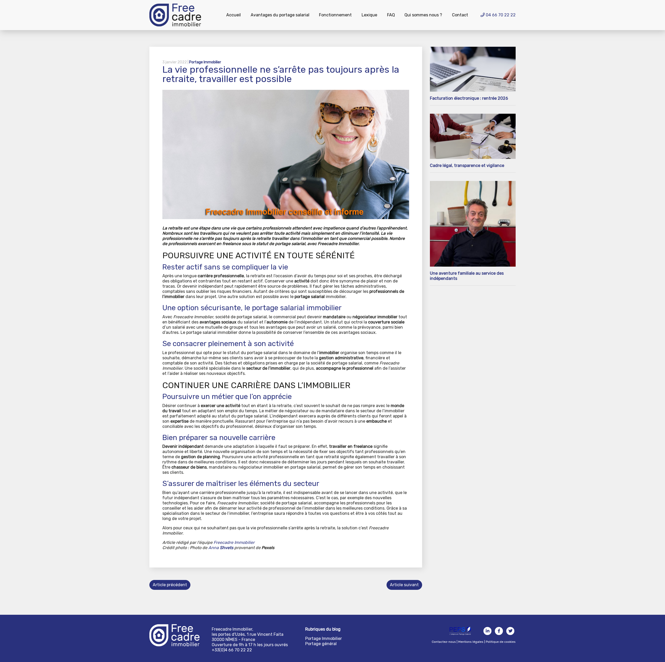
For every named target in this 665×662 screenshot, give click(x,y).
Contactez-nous (444, 642)
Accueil (233, 14)
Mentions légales (470, 642)
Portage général (321, 643)
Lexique (369, 14)
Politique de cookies (501, 642)
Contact (460, 14)
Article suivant (404, 584)
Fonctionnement (335, 14)
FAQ (391, 14)
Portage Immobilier (205, 62)
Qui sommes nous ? (423, 14)
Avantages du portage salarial (280, 14)
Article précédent (170, 584)
